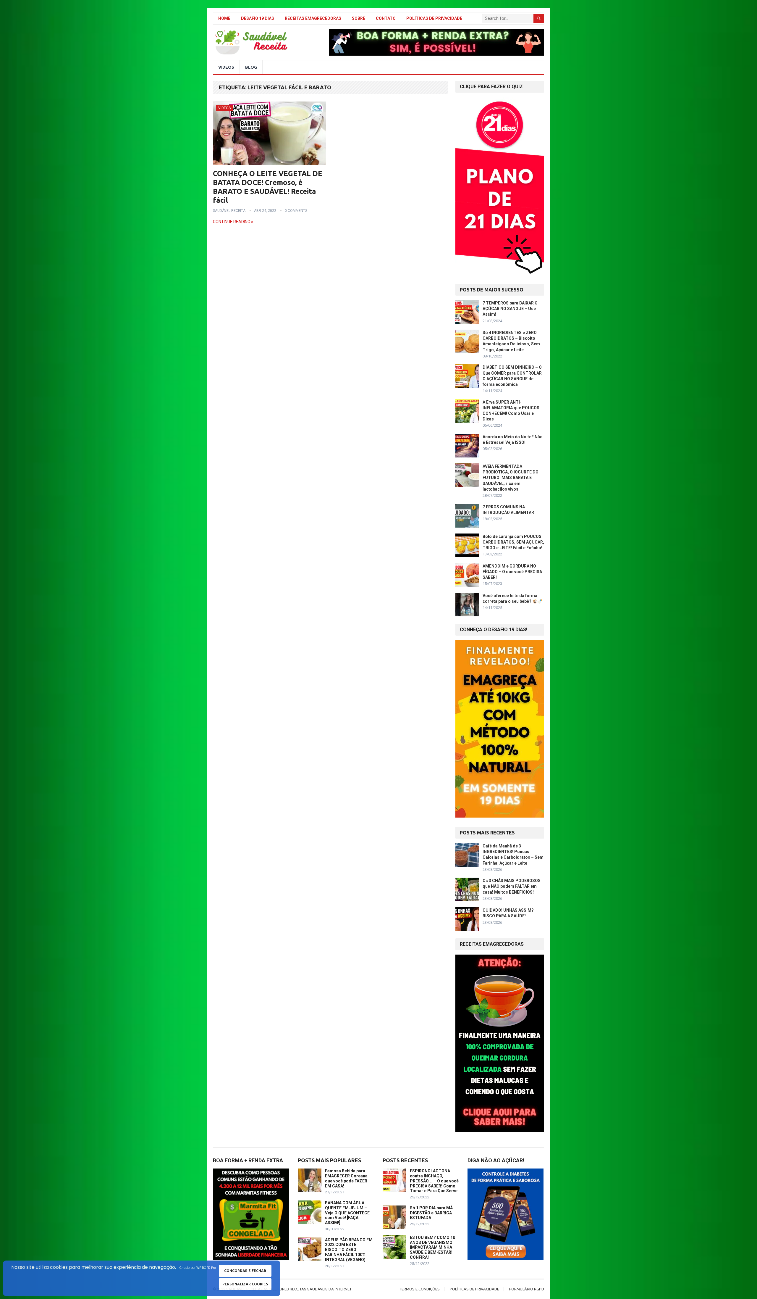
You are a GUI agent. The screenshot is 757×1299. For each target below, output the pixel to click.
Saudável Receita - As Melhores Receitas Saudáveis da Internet (289, 1289)
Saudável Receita (229, 211)
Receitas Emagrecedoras (313, 18)
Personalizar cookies (245, 1284)
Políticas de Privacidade (434, 18)
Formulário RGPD (526, 1289)
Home (224, 18)
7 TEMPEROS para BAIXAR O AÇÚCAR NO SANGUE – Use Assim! (510, 309)
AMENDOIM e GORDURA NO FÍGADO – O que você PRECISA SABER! (512, 572)
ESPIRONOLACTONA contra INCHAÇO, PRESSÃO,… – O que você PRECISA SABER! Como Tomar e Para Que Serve (434, 1181)
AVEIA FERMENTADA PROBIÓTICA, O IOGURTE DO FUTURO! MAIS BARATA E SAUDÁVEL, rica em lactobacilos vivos (510, 477)
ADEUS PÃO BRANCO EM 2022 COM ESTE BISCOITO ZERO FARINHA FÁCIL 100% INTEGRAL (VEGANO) (349, 1249)
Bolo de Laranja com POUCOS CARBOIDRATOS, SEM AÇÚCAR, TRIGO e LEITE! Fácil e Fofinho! (513, 542)
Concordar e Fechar (245, 1271)
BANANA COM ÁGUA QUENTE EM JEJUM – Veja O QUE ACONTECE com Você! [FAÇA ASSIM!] (347, 1212)
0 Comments (296, 211)
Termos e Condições (419, 1289)
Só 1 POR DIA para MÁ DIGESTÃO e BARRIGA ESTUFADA (431, 1212)
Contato (386, 18)
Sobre (358, 18)
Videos (226, 67)
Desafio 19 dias (257, 18)
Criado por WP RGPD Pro (197, 1268)
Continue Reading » (233, 221)
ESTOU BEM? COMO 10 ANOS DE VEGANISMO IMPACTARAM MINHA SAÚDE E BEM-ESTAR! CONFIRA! (432, 1247)
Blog (251, 67)
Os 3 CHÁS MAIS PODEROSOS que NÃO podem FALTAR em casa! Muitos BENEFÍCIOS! (512, 886)
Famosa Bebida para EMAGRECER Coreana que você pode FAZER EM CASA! (346, 1178)
